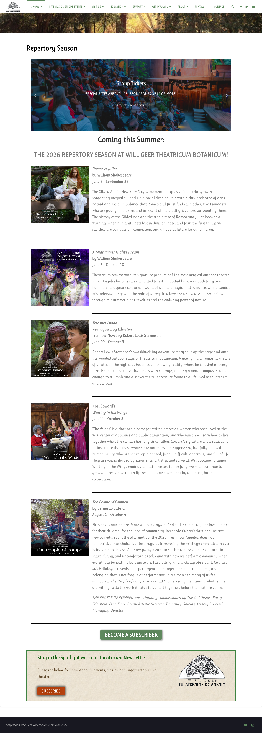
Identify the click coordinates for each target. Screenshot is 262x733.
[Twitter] (246, 6)
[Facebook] (240, 6)
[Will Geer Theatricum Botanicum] (12, 6)
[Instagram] (253, 6)
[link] (233, 6)
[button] (35, 95)
